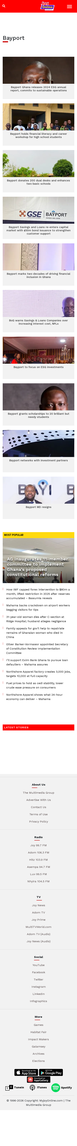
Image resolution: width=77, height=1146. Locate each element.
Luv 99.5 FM (38, 874)
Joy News (38, 905)
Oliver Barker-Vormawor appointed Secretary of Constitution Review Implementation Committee (37, 649)
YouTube (39, 965)
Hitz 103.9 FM (38, 859)
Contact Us (38, 807)
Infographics (38, 1001)
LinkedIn (39, 994)
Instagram (39, 986)
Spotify (66, 1087)
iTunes (41, 1087)
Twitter (38, 979)
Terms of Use (38, 814)
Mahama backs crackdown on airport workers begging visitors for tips (38, 607)
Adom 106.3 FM (38, 852)
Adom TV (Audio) (38, 934)
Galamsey (38, 1046)
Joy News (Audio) (38, 941)
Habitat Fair (38, 1032)
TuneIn (18, 1087)
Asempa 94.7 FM (38, 867)
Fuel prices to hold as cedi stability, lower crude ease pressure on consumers (34, 685)
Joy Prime (38, 919)
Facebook (38, 972)
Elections (38, 1061)
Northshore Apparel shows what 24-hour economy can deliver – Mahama (34, 697)
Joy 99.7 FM (38, 845)
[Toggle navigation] (70, 7)
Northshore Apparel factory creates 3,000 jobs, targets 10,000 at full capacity (38, 674)
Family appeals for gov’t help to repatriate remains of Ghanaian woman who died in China (35, 633)
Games (38, 1025)
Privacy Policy (38, 821)
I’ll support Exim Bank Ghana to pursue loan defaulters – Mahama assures (37, 662)
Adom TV (38, 912)
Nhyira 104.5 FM (38, 881)
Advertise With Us (38, 800)
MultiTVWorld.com (38, 927)
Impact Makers (38, 1039)
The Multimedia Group (38, 792)
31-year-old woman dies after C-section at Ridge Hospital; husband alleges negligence (36, 619)
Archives (38, 1053)
